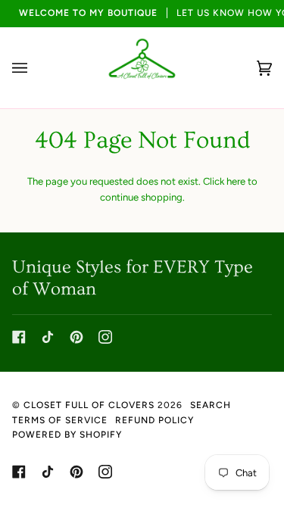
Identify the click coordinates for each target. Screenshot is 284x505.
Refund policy (154, 420)
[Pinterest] (76, 337)
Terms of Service (60, 420)
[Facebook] (19, 337)
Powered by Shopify (67, 434)
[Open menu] (35, 67)
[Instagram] (105, 337)
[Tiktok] (48, 337)
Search (210, 405)
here (235, 181)
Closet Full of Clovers (88, 405)
